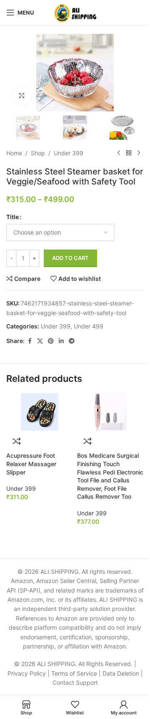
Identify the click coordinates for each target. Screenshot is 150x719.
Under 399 (68, 152)
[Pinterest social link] (50, 341)
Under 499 (88, 326)
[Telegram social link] (71, 341)
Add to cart (70, 258)
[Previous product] (119, 153)
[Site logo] (75, 11)
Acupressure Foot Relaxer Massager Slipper (31, 463)
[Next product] (139, 153)
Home (14, 152)
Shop (38, 152)
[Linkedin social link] (61, 341)
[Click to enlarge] (21, 95)
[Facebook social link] (30, 341)
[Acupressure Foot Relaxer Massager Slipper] (39, 412)
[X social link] (40, 341)
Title (12, 216)
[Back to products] (129, 153)
